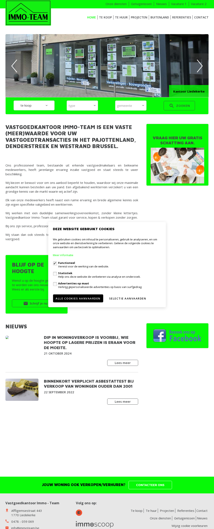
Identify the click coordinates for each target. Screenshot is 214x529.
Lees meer (123, 363)
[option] (107, 66)
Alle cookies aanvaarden (78, 298)
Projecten (139, 17)
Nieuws (161, 4)
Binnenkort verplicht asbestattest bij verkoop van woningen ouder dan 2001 (89, 383)
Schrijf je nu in (40, 303)
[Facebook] (79, 513)
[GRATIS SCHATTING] (177, 165)
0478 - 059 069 (22, 521)
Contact (201, 17)
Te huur (121, 17)
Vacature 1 (179, 4)
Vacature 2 (198, 4)
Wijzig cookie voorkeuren (190, 526)
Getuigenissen (141, 4)
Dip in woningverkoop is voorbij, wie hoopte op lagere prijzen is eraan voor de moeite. (89, 342)
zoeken (182, 105)
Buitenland (159, 17)
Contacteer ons (150, 485)
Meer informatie (63, 255)
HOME (91, 17)
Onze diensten (116, 4)
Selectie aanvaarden (127, 298)
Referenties (181, 17)
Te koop (105, 17)
